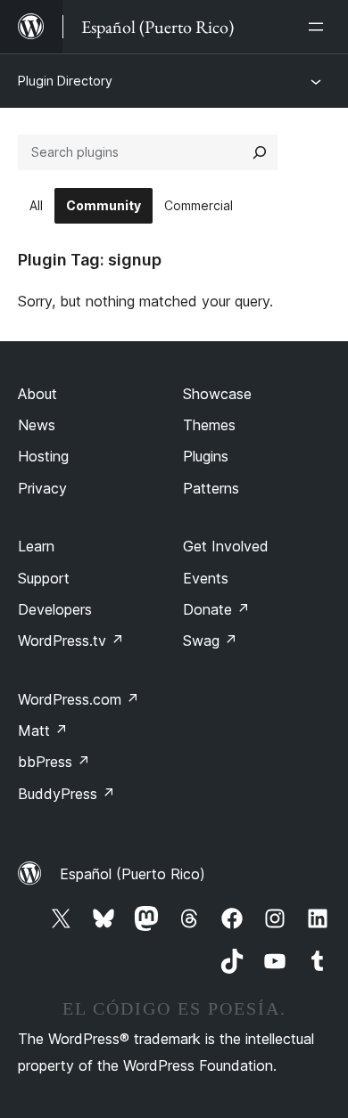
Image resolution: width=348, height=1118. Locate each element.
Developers (55, 609)
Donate (216, 609)
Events (205, 578)
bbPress (54, 762)
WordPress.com (78, 699)
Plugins (205, 456)
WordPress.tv (71, 640)
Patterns (211, 488)
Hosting (43, 456)
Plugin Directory (65, 80)
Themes (209, 425)
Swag (210, 640)
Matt (43, 730)
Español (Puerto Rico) (132, 874)
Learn (36, 546)
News (36, 425)
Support (44, 578)
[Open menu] (319, 26)
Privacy (42, 488)
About (37, 394)
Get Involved (226, 546)
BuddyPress (66, 794)
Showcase (217, 394)
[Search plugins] (260, 152)
